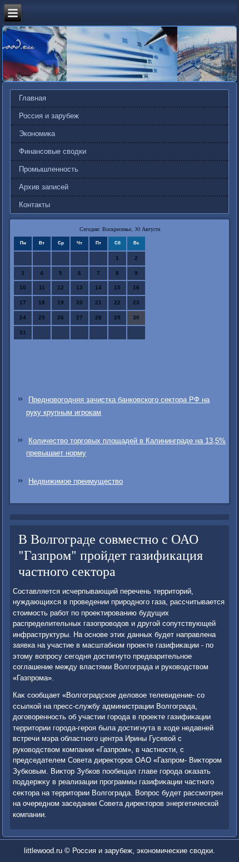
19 (60, 302)
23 (136, 302)
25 (41, 317)
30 (136, 317)
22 (117, 302)
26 (60, 317)
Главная (32, 98)
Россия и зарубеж (49, 116)
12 (60, 287)
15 (117, 287)
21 (98, 302)
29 (117, 317)
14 (98, 287)
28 (98, 317)
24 (22, 317)
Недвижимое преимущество (75, 481)
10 (22, 287)
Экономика (37, 133)
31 (22, 332)
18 (41, 302)
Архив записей (43, 187)
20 (79, 302)
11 (42, 287)
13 (79, 287)
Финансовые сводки (52, 151)
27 (79, 317)
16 (136, 287)
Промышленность (48, 169)
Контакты (34, 205)
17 (22, 302)
